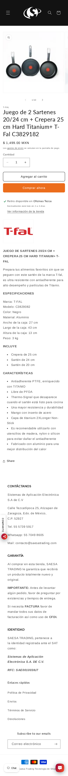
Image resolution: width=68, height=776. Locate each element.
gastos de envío (15, 148)
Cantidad (8, 154)
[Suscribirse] (56, 744)
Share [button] (11, 460)
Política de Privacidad (22, 692)
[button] (8, 12)
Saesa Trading (26, 769)
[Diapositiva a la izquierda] (25, 100)
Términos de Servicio (22, 710)
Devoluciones (16, 719)
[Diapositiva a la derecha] (42, 100)
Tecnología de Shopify (46, 769)
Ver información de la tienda (25, 211)
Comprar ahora (34, 187)
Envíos (12, 701)
